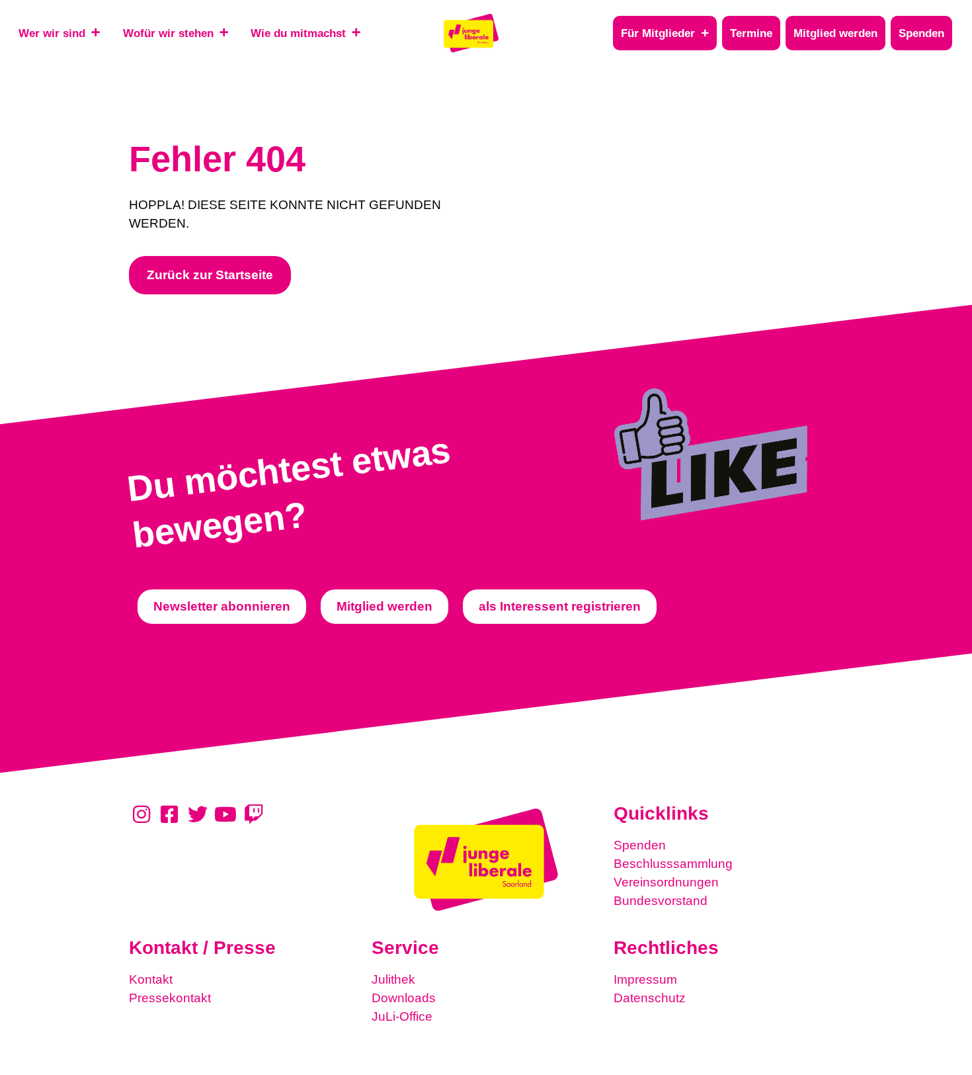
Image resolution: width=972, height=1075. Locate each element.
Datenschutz (650, 998)
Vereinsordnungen (666, 882)
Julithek (393, 979)
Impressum (645, 979)
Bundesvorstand (661, 901)
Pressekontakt (170, 998)
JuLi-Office (402, 1016)
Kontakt (151, 979)
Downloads (404, 998)
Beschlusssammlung (673, 864)
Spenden (640, 845)
